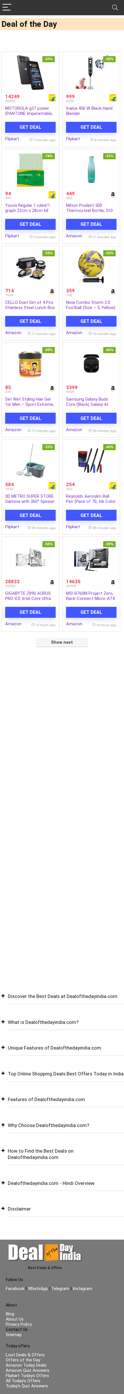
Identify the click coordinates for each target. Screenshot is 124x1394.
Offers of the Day (23, 1360)
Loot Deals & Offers (25, 1354)
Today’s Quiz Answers (27, 1386)
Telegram (60, 1288)
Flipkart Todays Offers (27, 1375)
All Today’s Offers (23, 1380)
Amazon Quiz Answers (27, 1370)
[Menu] (7, 7)
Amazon (74, 235)
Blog (10, 1314)
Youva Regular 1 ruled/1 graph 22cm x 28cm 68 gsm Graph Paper (27, 210)
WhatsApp (38, 1288)
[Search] (115, 7)
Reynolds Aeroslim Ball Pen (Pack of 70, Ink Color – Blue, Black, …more (91, 501)
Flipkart (12, 138)
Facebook (16, 1288)
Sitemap (14, 1334)
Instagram (82, 1288)
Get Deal (30, 127)
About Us (15, 1319)
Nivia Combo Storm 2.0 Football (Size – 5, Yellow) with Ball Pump (90, 307)
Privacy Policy (19, 1324)
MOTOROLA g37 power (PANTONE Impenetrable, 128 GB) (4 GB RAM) (29, 113)
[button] (62, 1000)
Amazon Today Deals (26, 1365)
